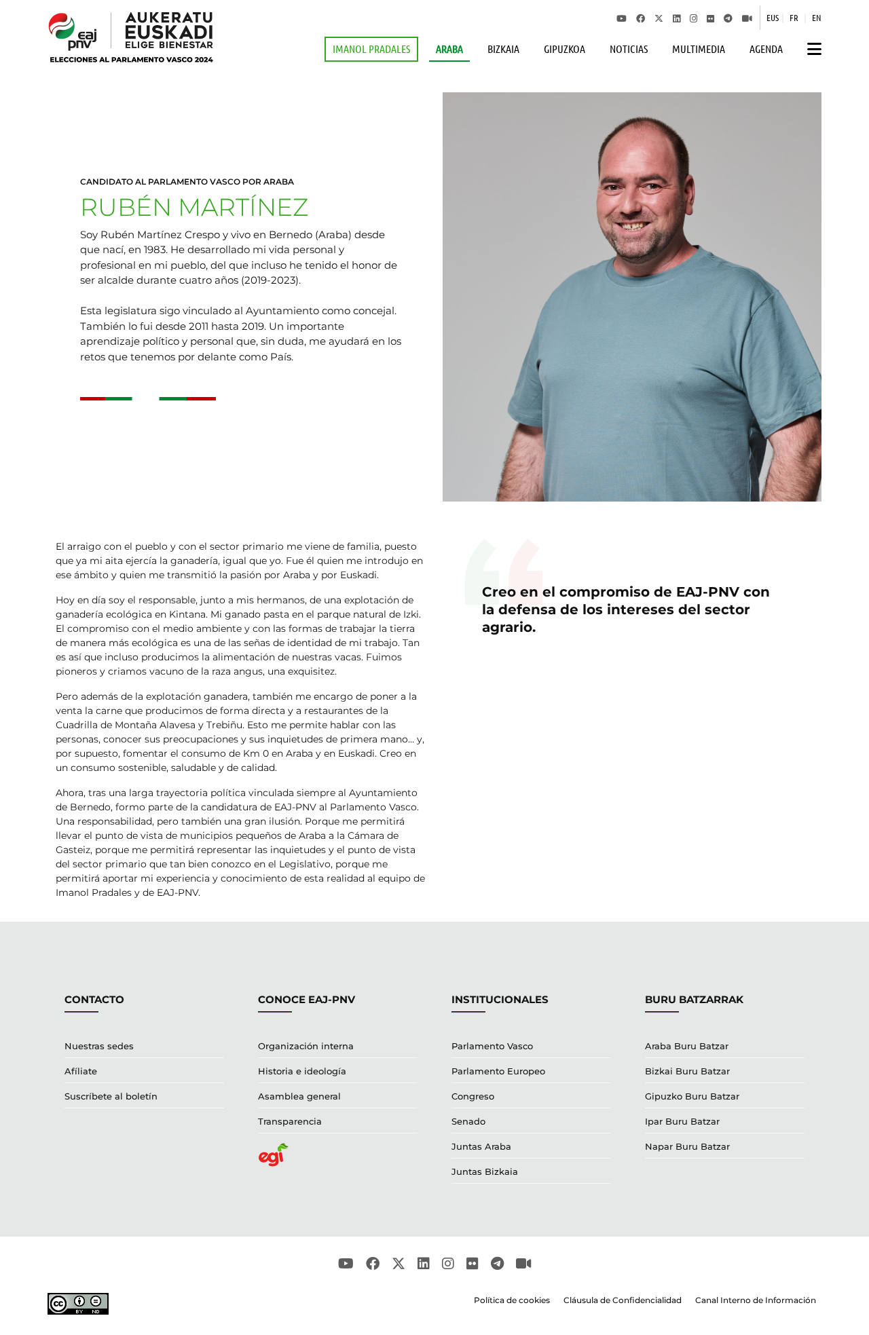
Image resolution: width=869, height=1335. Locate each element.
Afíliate (80, 1071)
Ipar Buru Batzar (682, 1121)
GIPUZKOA (564, 48)
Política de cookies (512, 1300)
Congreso (472, 1096)
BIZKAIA (503, 48)
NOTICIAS (629, 48)
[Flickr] (710, 17)
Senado (468, 1121)
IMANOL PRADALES (371, 48)
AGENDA (766, 48)
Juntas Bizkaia (484, 1171)
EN (816, 17)
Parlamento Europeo (498, 1071)
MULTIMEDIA (698, 48)
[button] (810, 49)
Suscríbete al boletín (111, 1096)
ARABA (449, 48)
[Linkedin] (676, 17)
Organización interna (306, 1045)
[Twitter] (658, 17)
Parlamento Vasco (492, 1045)
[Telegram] (728, 17)
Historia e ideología (302, 1071)
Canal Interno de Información (755, 1300)
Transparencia (290, 1121)
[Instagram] (693, 17)
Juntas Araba (481, 1146)
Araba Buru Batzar (686, 1045)
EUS (772, 17)
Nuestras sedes (99, 1045)
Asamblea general (299, 1096)
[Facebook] (640, 17)
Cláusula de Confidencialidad (622, 1300)
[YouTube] (621, 17)
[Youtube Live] (747, 17)
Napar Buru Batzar (687, 1146)
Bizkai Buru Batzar (687, 1071)
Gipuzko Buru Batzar (692, 1096)
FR (794, 17)
